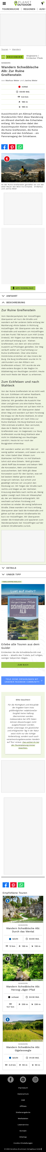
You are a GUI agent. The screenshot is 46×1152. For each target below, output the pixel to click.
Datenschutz (23, 1094)
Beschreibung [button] (15, 302)
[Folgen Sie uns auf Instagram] (35, 1079)
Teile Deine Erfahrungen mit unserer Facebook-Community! (22, 680)
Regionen (29, 9)
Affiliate (23, 1106)
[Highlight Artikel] (42, 3)
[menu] (4, 3)
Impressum (23, 1088)
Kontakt (23, 1131)
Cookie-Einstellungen (23, 1143)
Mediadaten (23, 1118)
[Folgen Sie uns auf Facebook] (11, 1079)
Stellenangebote (23, 1112)
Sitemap (23, 1137)
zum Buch (23, 665)
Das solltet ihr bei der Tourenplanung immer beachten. (25, 745)
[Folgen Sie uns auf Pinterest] (23, 1079)
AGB (23, 1100)
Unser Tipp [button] (13, 574)
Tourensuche (10, 9)
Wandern (16, 49)
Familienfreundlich (12, 582)
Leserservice (23, 1125)
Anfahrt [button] (12, 296)
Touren (4, 49)
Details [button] (11, 568)
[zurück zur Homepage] (22, 3)
